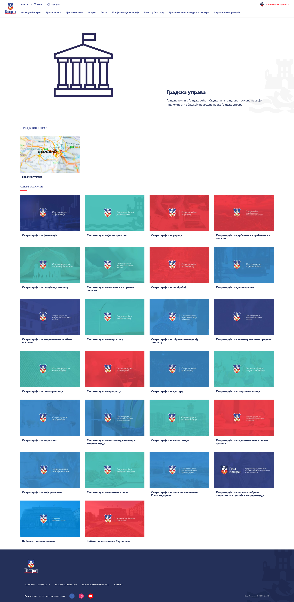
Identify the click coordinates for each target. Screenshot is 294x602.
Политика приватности (37, 584)
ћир (23, 4)
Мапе (39, 4)
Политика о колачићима (95, 584)
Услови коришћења (66, 584)
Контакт (118, 584)
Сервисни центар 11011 (277, 4)
